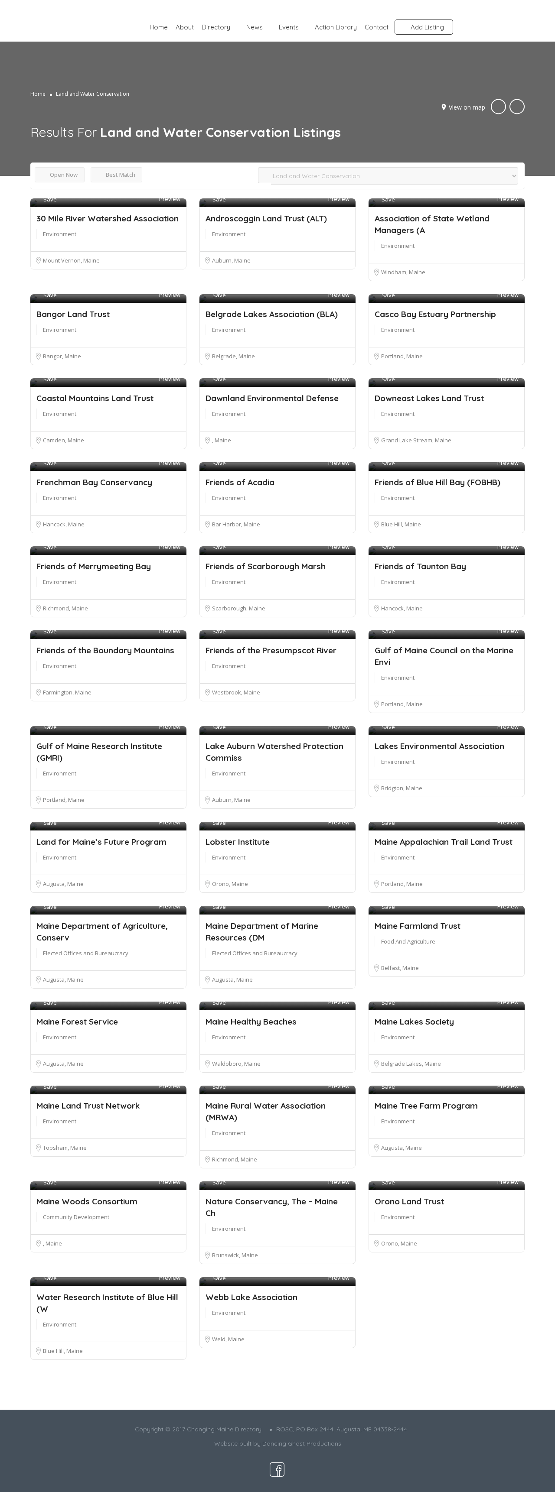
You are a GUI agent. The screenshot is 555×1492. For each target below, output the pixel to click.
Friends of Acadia (240, 482)
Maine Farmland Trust (417, 926)
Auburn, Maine (231, 260)
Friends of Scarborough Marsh (266, 566)
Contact (376, 27)
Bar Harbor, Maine (235, 524)
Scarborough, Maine (238, 608)
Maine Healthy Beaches (251, 1021)
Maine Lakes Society (414, 1021)
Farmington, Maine (67, 692)
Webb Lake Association (251, 1297)
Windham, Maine (402, 272)
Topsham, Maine (64, 1147)
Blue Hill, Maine (400, 524)
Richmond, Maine (65, 608)
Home (159, 27)
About (185, 27)
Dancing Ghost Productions (301, 1443)
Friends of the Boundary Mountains (105, 650)
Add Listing (426, 27)
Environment (59, 234)
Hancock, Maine (63, 524)
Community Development (76, 1217)
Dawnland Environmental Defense (272, 398)
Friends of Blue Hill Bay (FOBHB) (437, 482)
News (254, 27)
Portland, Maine (401, 356)
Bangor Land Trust (73, 314)
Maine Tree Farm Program (426, 1105)
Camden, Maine (63, 440)
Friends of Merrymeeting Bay (93, 566)
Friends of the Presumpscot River (271, 650)
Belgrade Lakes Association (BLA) (272, 314)
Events (289, 27)
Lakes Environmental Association (439, 746)
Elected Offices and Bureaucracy (85, 953)
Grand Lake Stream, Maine (416, 440)
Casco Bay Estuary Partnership (435, 314)
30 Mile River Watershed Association (107, 218)
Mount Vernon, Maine (71, 260)
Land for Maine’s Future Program (101, 842)
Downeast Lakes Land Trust (429, 398)
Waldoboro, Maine (236, 1063)
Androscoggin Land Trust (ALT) (266, 218)
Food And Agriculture (408, 941)
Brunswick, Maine (234, 1255)
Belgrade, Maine (233, 356)
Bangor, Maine (61, 356)
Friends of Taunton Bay (420, 566)
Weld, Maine (228, 1339)
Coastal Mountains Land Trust (94, 398)
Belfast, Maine (399, 968)
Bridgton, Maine (401, 788)
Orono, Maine (229, 884)
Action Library (336, 27)
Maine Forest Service (77, 1021)
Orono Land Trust (409, 1201)
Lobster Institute (238, 842)
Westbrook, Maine (235, 692)
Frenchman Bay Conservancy (94, 482)
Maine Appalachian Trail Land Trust (444, 842)
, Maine (221, 440)
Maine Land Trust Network (88, 1105)
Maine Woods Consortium (86, 1201)
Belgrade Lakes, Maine (410, 1063)
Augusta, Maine (63, 884)
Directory (216, 27)
